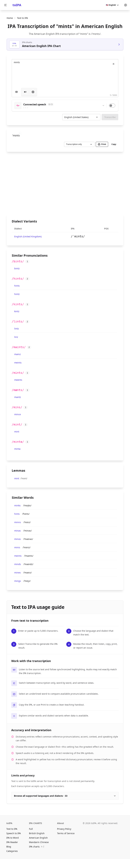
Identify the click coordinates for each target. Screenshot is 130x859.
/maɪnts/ (19, 347)
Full (31, 828)
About (60, 823)
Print (103, 144)
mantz (17, 397)
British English (37, 833)
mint (16, 431)
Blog (8, 846)
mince (17, 414)
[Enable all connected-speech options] (112, 105)
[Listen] (25, 91)
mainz (17, 354)
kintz (16, 311)
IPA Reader (12, 842)
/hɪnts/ (18, 278)
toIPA (17, 5)
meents (18, 379)
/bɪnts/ (18, 261)
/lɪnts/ (18, 321)
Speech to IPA (13, 833)
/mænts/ (18, 390)
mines (17, 572)
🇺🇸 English (111, 5)
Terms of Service (66, 833)
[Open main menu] (5, 5)
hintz (17, 294)
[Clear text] (113, 63)
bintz (17, 268)
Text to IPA (11, 828)
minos (17, 538)
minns (17, 522)
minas (17, 530)
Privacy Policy (64, 828)
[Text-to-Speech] (32, 91)
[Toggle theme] (125, 5)
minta (17, 448)
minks (17, 505)
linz (16, 336)
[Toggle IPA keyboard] (16, 91)
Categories (12, 851)
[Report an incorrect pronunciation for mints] (20, 133)
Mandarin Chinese (39, 842)
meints (18, 362)
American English (38, 837)
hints (17, 285)
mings (17, 580)
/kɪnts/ (18, 304)
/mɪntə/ (18, 441)
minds (17, 564)
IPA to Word (12, 837)
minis (17, 547)
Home (10, 17)
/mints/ (18, 372)
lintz (16, 328)
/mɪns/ (17, 407)
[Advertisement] (65, 183)
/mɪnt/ (17, 424)
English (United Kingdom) (28, 236)
